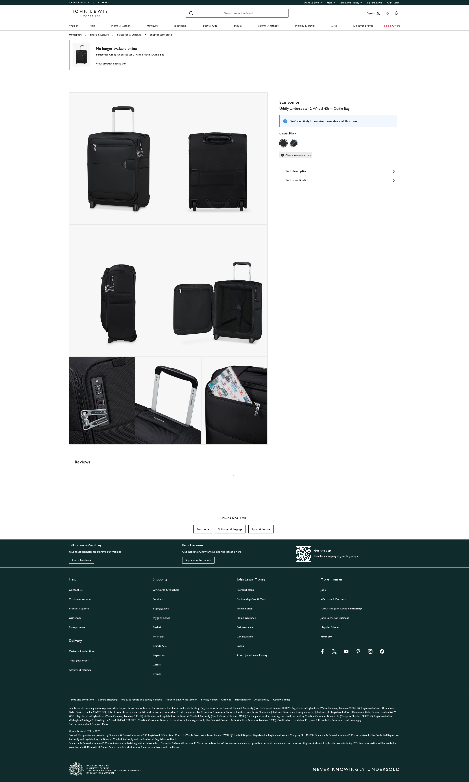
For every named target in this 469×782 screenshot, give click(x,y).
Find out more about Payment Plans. (88, 724)
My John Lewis (374, 2)
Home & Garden (120, 25)
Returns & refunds (80, 670)
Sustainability (243, 699)
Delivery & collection (81, 651)
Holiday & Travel (305, 25)
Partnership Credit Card (251, 599)
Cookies (226, 699)
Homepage (75, 34)
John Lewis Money (349, 2)
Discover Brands (363, 25)
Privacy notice (209, 699)
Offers (157, 664)
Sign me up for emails (198, 560)
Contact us (76, 589)
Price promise (77, 627)
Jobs (323, 589)
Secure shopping (108, 699)
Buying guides (161, 608)
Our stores (393, 2)
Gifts (334, 25)
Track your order (78, 660)
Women (73, 25)
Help (329, 2)
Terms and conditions (82, 699)
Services (158, 599)
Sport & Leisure (99, 34)
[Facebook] (322, 652)
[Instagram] (370, 652)
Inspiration (159, 655)
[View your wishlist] (386, 13)
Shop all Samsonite (161, 34)
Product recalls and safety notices (141, 699)
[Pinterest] (358, 652)
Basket (157, 627)
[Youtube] (346, 652)
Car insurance (245, 636)
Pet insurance (245, 627)
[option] (283, 143)
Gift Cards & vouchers (166, 589)
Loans (240, 646)
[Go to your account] (378, 13)
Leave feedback (81, 560)
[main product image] (84, 55)
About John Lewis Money (252, 655)
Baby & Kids (210, 25)
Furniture (152, 25)
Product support (79, 608)
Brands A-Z (160, 646)
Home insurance (246, 618)
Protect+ (326, 636)
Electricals (180, 25)
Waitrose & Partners (333, 599)
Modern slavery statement (181, 699)
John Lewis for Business (335, 618)
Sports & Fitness (268, 25)
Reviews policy (281, 699)
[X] (334, 652)
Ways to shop (311, 2)
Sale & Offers (392, 25)
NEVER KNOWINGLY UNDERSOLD (90, 2)
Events (157, 674)
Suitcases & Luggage (129, 34)
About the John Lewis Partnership (341, 608)
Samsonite (203, 529)
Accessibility (261, 699)
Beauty (237, 25)
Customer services (80, 599)
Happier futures (330, 627)
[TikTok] (382, 652)
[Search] (191, 13)
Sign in (370, 13)
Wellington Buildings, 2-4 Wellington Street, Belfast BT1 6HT (102, 720)
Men (92, 25)
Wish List (159, 636)
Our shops (75, 618)
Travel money (244, 608)
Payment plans (245, 589)
